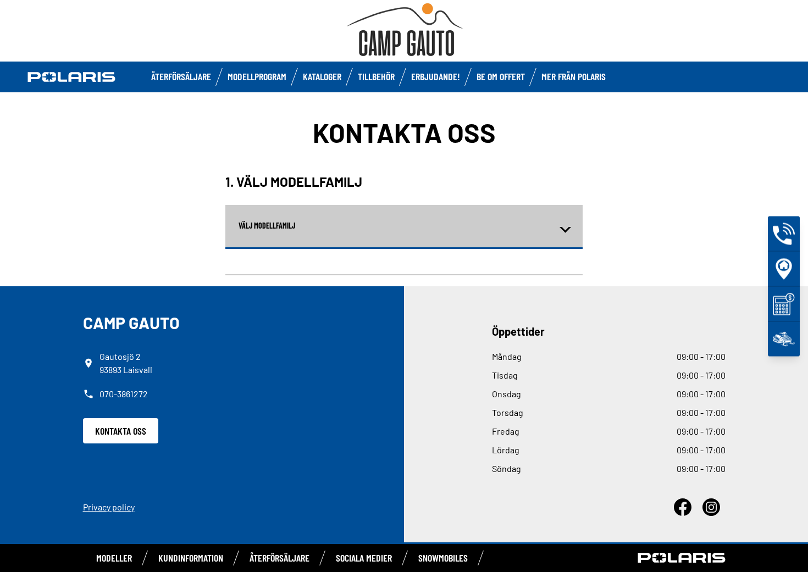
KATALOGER (322, 76)
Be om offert (501, 76)
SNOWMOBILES (443, 558)
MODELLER (114, 558)
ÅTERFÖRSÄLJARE (181, 76)
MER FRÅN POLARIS (573, 76)
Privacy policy (109, 507)
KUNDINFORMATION (190, 558)
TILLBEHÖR (376, 76)
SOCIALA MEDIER (364, 558)
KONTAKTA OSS (120, 431)
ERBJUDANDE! (435, 76)
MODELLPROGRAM (257, 76)
